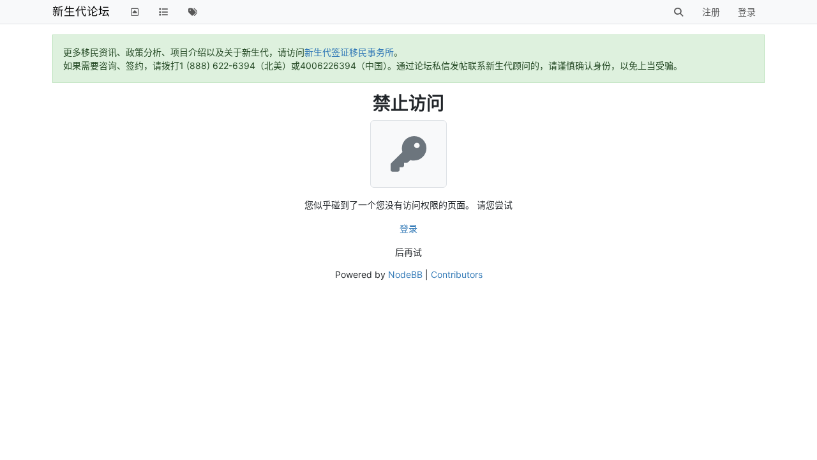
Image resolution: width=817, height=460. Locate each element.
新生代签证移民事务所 (349, 52)
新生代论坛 (81, 11)
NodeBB (405, 274)
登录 (408, 228)
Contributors (457, 274)
